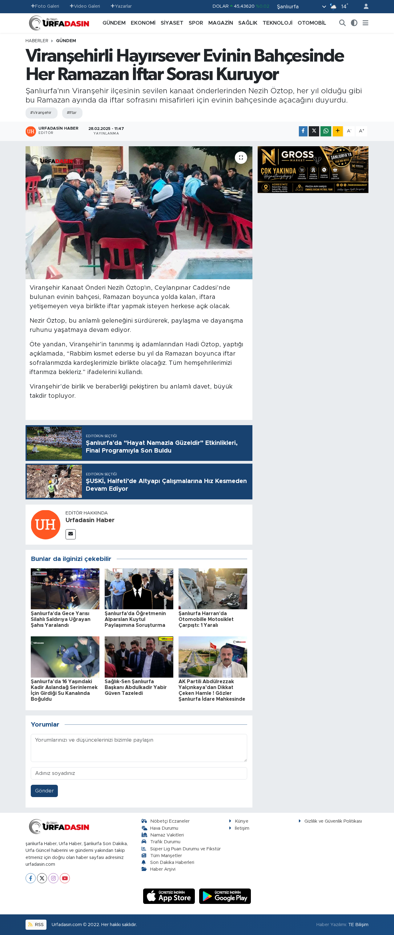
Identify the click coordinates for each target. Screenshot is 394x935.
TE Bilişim (358, 924)
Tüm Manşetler (166, 855)
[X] (42, 878)
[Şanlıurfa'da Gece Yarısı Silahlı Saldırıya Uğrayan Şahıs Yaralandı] (65, 588)
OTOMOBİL (312, 23)
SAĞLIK (247, 23)
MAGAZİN (220, 23)
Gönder (44, 790)
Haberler (37, 41)
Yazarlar (123, 6)
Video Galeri (87, 6)
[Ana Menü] (365, 23)
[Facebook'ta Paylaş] (303, 131)
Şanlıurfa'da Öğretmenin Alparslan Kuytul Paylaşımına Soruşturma (135, 619)
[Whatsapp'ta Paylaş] (325, 131)
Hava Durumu (164, 828)
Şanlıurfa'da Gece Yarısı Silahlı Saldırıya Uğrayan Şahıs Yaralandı (60, 619)
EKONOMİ (143, 23)
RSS (39, 924)
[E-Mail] (71, 534)
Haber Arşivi (162, 869)
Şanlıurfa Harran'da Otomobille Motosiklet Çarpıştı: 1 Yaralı (206, 619)
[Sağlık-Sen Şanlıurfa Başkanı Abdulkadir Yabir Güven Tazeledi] (139, 656)
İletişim (242, 828)
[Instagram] (53, 878)
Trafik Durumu (165, 842)
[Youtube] (65, 878)
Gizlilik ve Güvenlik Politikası (333, 821)
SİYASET (172, 23)
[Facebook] (31, 878)
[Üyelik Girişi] (363, 6)
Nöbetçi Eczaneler (170, 821)
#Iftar (72, 113)
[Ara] (342, 23)
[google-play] (225, 896)
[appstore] (170, 896)
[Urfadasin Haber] (45, 524)
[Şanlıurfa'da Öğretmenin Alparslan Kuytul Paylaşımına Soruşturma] (139, 588)
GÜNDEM (114, 23)
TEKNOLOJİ (277, 23)
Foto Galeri (47, 6)
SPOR (196, 23)
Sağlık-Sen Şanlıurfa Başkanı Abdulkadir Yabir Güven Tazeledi (136, 687)
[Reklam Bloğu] (313, 169)
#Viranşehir (40, 113)
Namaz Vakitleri (167, 835)
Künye (241, 821)
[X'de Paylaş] (314, 131)
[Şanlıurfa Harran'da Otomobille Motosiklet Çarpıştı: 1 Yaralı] (213, 588)
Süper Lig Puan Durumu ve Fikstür (185, 849)
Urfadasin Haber (90, 520)
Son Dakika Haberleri (172, 862)
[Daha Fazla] (338, 131)
